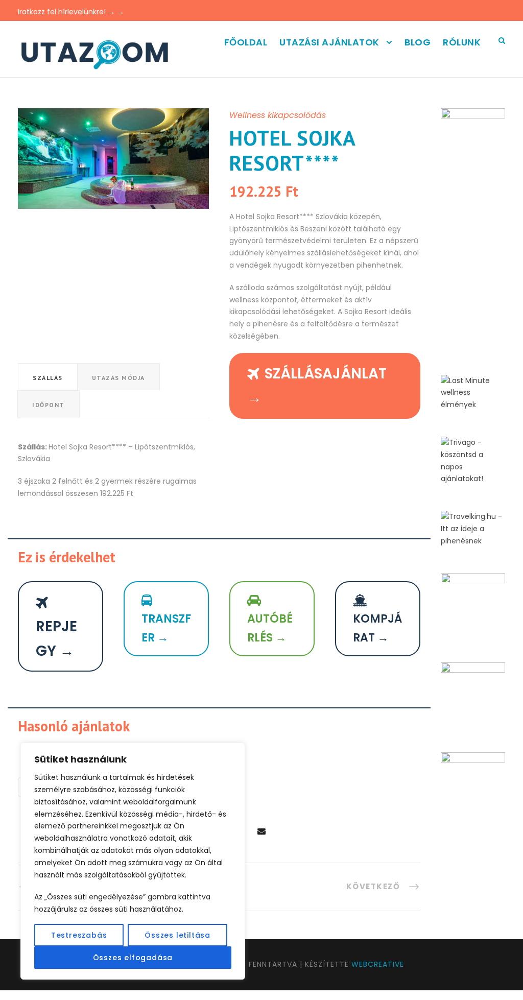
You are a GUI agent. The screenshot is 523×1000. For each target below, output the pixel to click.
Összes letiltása (177, 935)
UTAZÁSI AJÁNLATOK (329, 42)
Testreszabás (79, 935)
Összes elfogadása (133, 958)
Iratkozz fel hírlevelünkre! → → (71, 12)
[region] (132, 861)
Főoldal (246, 42)
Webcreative (377, 964)
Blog (418, 42)
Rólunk (462, 42)
